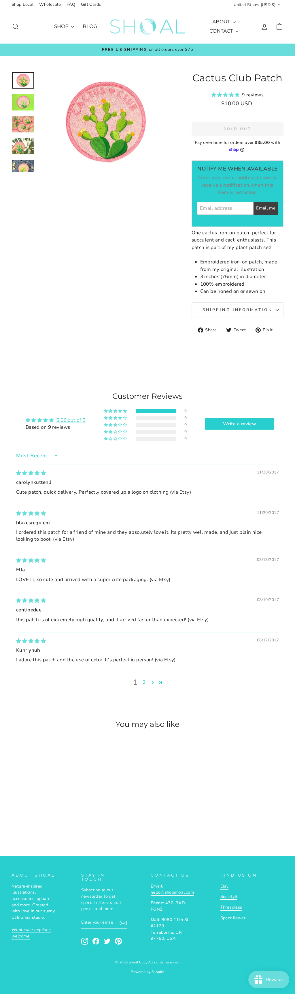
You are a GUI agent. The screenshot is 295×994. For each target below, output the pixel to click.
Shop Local (22, 4)
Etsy (224, 886)
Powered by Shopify (147, 971)
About (221, 22)
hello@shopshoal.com (172, 892)
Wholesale (50, 4)
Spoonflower (233, 918)
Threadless (231, 907)
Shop (62, 26)
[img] (31, 473)
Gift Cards (91, 4)
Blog (90, 26)
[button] (226, 94)
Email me (265, 208)
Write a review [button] (239, 424)
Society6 (228, 896)
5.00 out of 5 (71, 420)
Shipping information (238, 309)
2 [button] (144, 682)
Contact (221, 31)
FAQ (71, 4)
